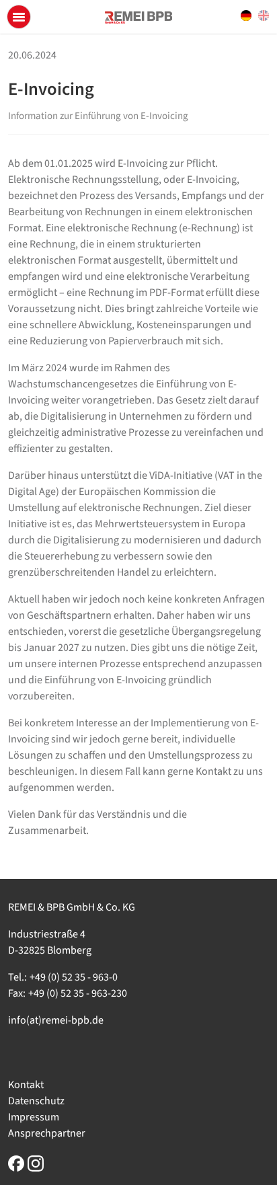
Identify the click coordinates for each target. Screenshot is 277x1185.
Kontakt (26, 1084)
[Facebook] (16, 1163)
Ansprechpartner (46, 1133)
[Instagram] (36, 1163)
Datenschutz (36, 1101)
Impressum (33, 1117)
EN (263, 16)
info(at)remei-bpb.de (56, 1020)
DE (246, 16)
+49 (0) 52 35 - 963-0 (74, 977)
